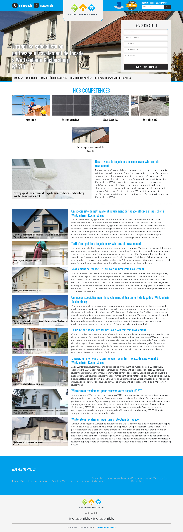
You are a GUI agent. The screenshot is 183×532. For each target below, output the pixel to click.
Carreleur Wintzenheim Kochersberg (70, 481)
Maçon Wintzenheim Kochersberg (29, 481)
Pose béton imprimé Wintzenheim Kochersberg (148, 479)
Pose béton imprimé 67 (81, 78)
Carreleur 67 (32, 78)
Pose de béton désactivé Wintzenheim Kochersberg (111, 479)
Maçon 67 (18, 78)
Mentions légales (106, 528)
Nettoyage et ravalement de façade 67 (113, 78)
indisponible (25, 5)
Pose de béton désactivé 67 (54, 78)
